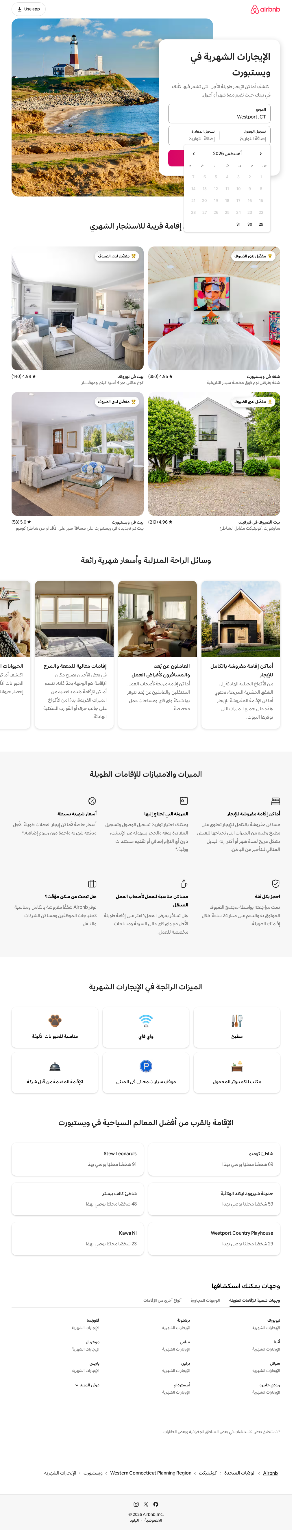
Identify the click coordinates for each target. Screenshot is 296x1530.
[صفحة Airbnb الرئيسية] (265, 9)
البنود (134, 1520)
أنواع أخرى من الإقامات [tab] (162, 1300)
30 (249, 224)
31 (238, 224)
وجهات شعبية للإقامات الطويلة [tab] (254, 1300)
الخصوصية (153, 1520)
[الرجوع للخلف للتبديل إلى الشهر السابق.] (260, 153)
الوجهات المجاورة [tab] (205, 1300)
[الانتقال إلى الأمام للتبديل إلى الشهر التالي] (194, 153)
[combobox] (219, 117)
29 (261, 224)
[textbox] (245, 139)
